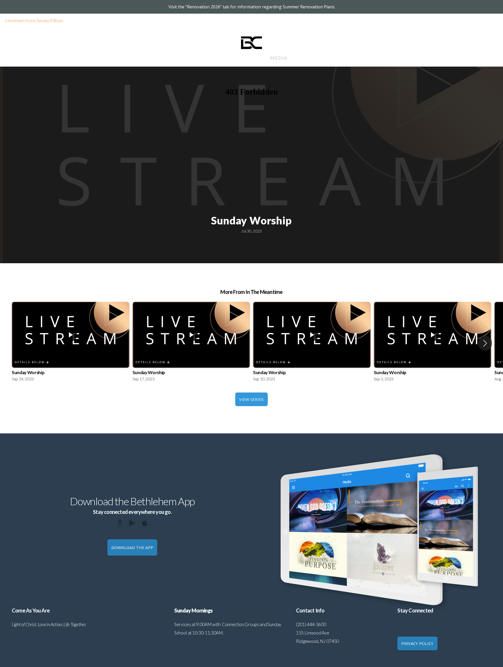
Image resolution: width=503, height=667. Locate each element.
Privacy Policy (417, 643)
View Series (251, 399)
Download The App (132, 547)
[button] (485, 343)
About (169, 58)
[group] (70, 343)
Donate (302, 58)
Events (256, 58)
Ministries (197, 58)
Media (278, 58)
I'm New (329, 58)
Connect (230, 58)
